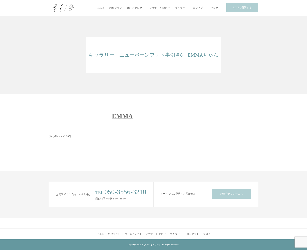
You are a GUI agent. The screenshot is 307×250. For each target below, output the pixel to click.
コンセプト (199, 8)
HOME (100, 8)
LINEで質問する (242, 7)
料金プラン (115, 8)
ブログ (214, 8)
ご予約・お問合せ (160, 8)
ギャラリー (181, 8)
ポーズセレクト (136, 8)
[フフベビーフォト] (62, 8)
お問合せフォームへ (231, 194)
